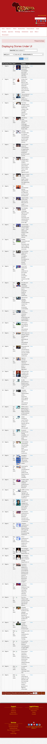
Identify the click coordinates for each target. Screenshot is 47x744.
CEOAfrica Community (13, 724)
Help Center (13, 712)
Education (4, 31)
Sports (31, 31)
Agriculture (10, 31)
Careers (13, 731)
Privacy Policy (34, 710)
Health (37, 28)
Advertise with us (13, 714)
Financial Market (30, 28)
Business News (21, 28)
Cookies (34, 712)
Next (40, 693)
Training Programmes (13, 726)
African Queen (5, 34)
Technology (17, 31)
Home (3, 28)
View (31, 66)
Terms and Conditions (34, 708)
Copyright (34, 714)
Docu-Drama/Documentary (13, 730)
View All (26, 58)
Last (43, 693)
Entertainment (25, 31)
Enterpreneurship (13, 728)
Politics (14, 28)
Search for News (40, 41)
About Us (8, 28)
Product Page (13, 733)
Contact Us (13, 710)
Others (36, 31)
